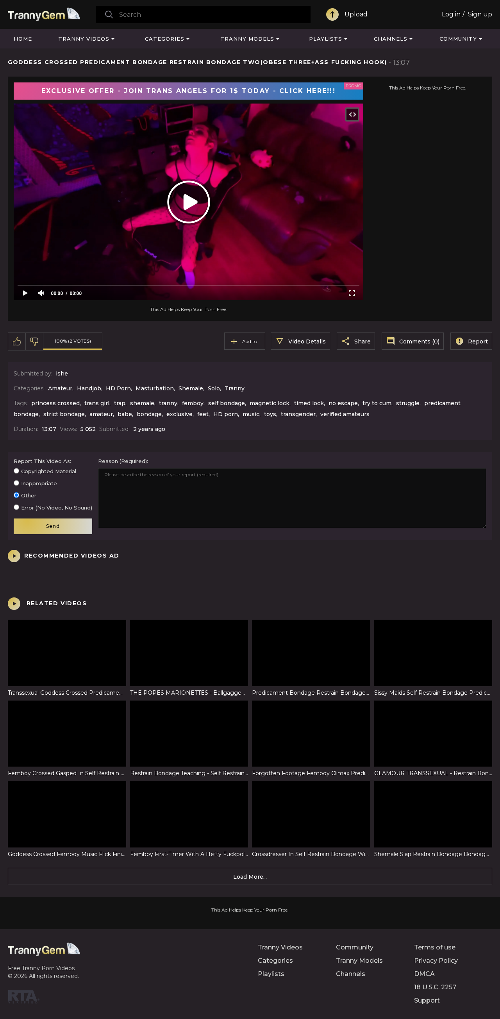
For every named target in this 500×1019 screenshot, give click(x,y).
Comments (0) (419, 341)
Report (478, 341)
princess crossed (55, 403)
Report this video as (42, 461)
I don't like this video (34, 341)
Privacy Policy (436, 960)
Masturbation (155, 388)
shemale (142, 403)
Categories (164, 39)
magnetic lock (269, 403)
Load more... (250, 876)
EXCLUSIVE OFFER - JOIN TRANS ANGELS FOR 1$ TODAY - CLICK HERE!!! (188, 91)
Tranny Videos (83, 39)
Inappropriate (39, 483)
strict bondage (64, 414)
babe (125, 414)
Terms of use (434, 947)
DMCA (424, 974)
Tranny (235, 388)
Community (458, 39)
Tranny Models (247, 39)
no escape (343, 403)
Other (28, 495)
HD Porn (118, 388)
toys (270, 414)
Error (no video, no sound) (56, 507)
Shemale (191, 388)
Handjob (89, 388)
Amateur (60, 388)
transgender (298, 414)
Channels (390, 39)
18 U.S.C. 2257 (435, 987)
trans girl (96, 403)
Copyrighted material (48, 471)
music (251, 414)
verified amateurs (345, 414)
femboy (193, 403)
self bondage (226, 403)
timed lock (309, 403)
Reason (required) (122, 461)
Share (362, 341)
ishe (62, 373)
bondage (149, 414)
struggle (408, 403)
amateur (101, 414)
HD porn (225, 414)
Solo (214, 388)
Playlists (325, 39)
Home (23, 39)
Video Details (307, 341)
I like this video (17, 341)
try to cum (376, 403)
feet (203, 414)
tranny (168, 403)
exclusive (179, 414)
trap (119, 403)
